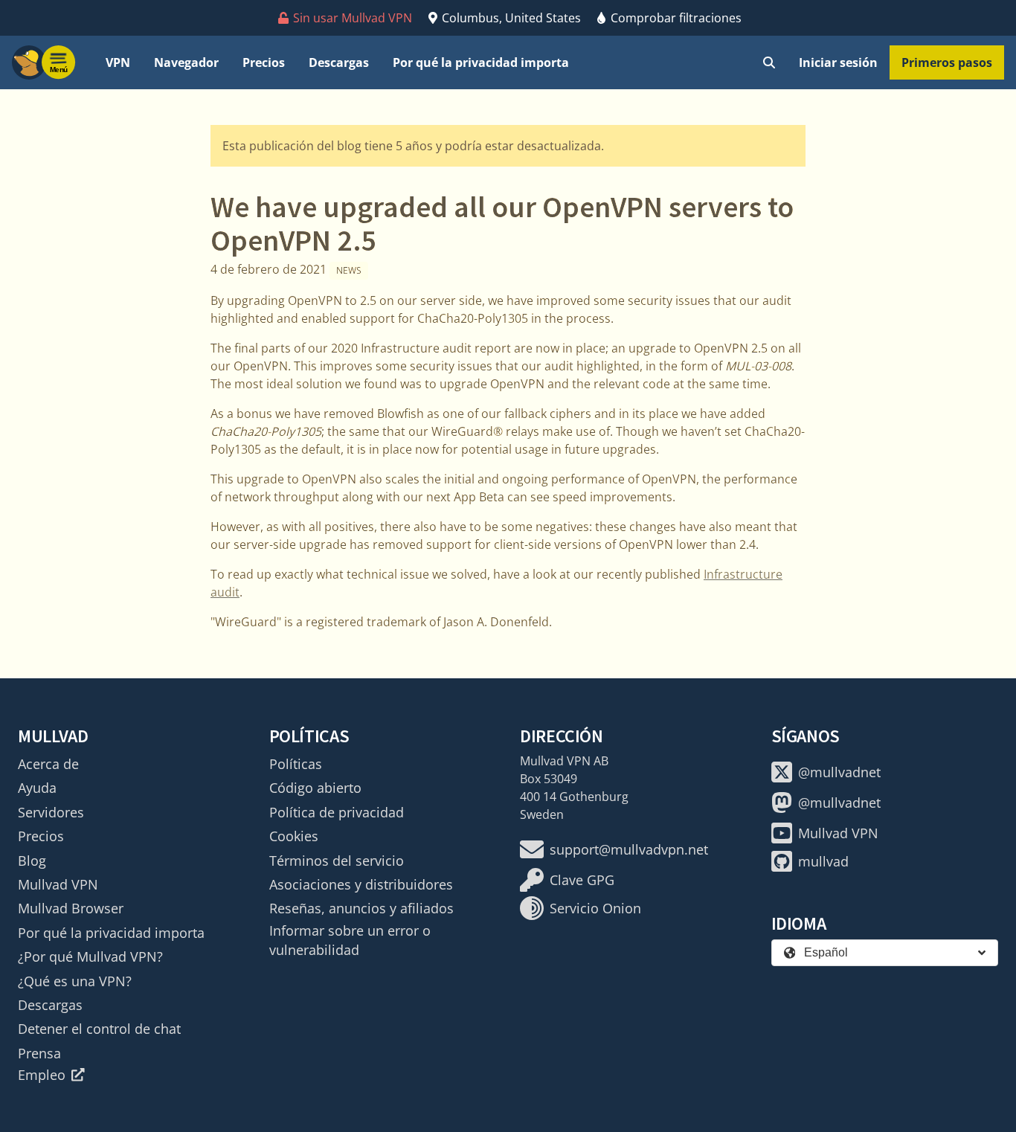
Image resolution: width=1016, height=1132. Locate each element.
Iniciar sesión (838, 62)
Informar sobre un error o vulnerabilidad (350, 940)
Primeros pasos (946, 62)
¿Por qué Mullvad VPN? (90, 956)
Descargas (339, 62)
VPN (118, 62)
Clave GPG (582, 880)
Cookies (293, 836)
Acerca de (48, 764)
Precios (263, 62)
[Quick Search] (769, 62)
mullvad (823, 861)
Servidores (51, 812)
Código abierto (315, 788)
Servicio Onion (595, 908)
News (348, 270)
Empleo (41, 1075)
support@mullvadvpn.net (629, 849)
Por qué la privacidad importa (481, 62)
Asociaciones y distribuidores (361, 884)
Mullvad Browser (70, 908)
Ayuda (37, 788)
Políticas (295, 764)
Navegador (186, 62)
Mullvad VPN (58, 884)
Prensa (39, 1053)
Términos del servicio (336, 860)
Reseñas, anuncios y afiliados (361, 908)
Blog (32, 860)
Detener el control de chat (99, 1029)
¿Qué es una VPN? (75, 981)
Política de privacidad (336, 812)
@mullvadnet (839, 772)
